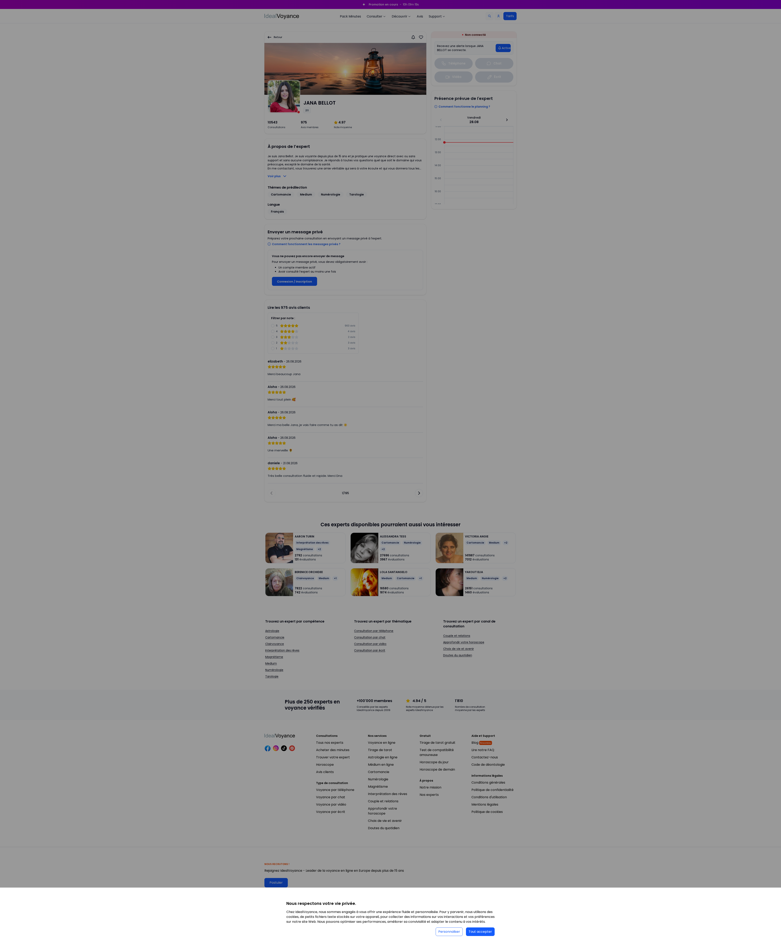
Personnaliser (449, 931)
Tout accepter (480, 931)
